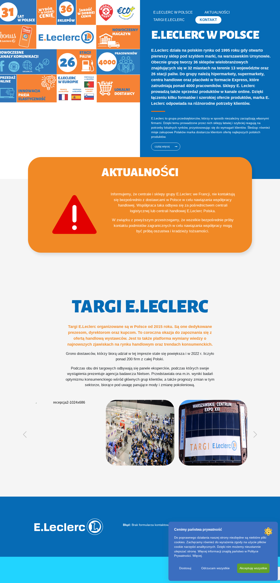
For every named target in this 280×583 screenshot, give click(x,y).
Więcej (197, 555)
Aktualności (217, 12)
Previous (25, 434)
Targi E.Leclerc (169, 20)
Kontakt (208, 20)
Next (255, 434)
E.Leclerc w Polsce (173, 12)
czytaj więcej (162, 146)
